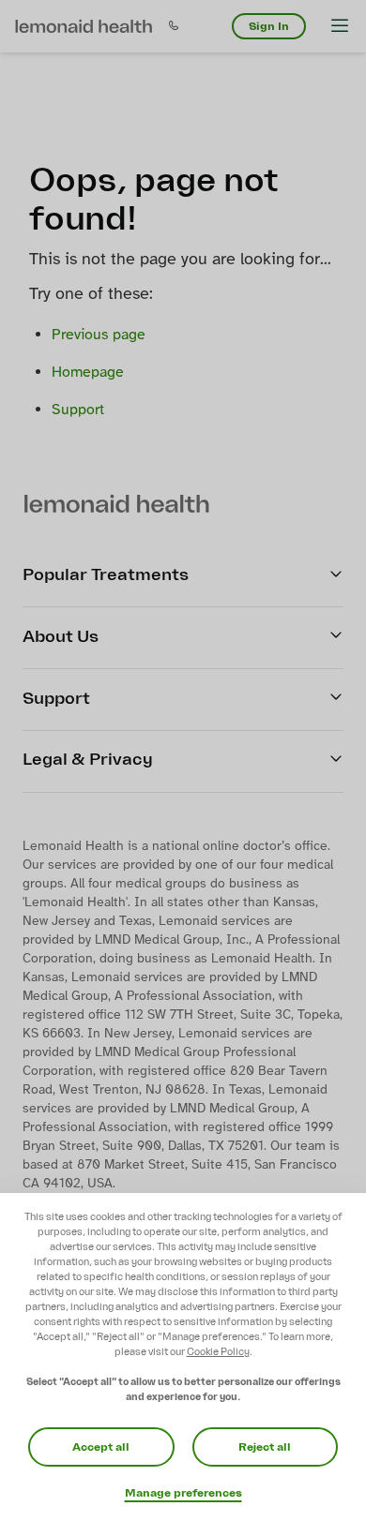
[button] (83, 26)
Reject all (264, 1447)
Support (78, 410)
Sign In (269, 26)
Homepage (88, 372)
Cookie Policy (218, 1352)
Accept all (101, 1447)
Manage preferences (183, 1492)
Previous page (98, 335)
